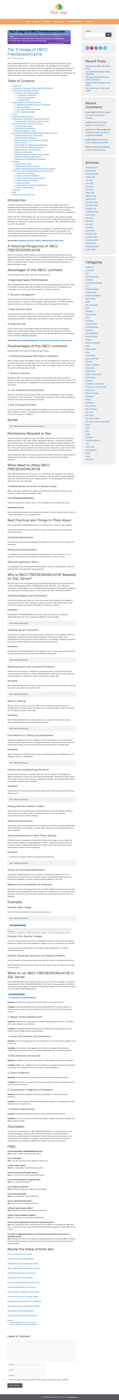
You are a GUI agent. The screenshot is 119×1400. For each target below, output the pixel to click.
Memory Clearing (21, 142)
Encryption (89, 321)
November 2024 (92, 205)
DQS (87, 317)
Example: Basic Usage (23, 164)
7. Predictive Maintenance (24, 187)
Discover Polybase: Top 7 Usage (20, 1254)
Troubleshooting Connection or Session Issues (32, 121)
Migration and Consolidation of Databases (30, 159)
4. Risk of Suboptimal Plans (25, 112)
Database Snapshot (93, 295)
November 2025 (92, 167)
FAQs (14, 192)
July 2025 (89, 180)
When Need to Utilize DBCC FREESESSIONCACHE (30, 119)
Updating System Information (26, 138)
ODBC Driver (90, 368)
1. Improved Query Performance (26, 93)
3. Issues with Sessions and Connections (30, 178)
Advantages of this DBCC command (25, 90)
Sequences (90, 403)
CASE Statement (92, 276)
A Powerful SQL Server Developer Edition (23, 1296)
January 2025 (91, 199)
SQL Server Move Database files (98, 421)
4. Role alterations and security (26, 180)
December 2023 (92, 237)
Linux (88, 352)
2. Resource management (26, 95)
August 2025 (90, 177)
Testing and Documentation (25, 128)
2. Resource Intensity (22, 107)
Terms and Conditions (74, 22)
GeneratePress (73, 1397)
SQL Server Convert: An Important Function (24, 1306)
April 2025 (89, 189)
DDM (87, 308)
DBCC (11, 1320)
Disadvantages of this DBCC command (26, 102)
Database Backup (92, 289)
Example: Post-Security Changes (27, 166)
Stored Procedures (93, 440)
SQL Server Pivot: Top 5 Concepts (20, 1278)
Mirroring (89, 362)
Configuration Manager (94, 283)
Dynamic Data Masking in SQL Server (21, 1287)
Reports (88, 399)
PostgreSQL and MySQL (95, 384)
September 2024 (92, 212)
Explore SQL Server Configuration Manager (98, 115)
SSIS (87, 431)
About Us (36, 22)
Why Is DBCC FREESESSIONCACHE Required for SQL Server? (35, 133)
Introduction (16, 86)
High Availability (92, 333)
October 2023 (91, 243)
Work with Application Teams (25, 131)
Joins (88, 346)
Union (88, 453)
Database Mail (91, 292)
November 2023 (92, 240)
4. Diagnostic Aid (23, 100)
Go (108, 35)
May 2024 (89, 224)
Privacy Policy (59, 22)
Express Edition (91, 324)
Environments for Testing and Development (31, 145)
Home (27, 22)
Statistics (89, 437)
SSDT (88, 428)
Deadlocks (89, 311)
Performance (90, 377)
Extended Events (92, 327)
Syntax (14, 114)
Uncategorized (91, 450)
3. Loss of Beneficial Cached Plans (28, 109)
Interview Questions (93, 343)
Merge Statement (92, 358)
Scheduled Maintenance (24, 126)
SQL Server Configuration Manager (21, 1311)
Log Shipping (90, 355)
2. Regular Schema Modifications (27, 176)
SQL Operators (91, 409)
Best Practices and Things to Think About (27, 124)
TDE (87, 444)
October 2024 (91, 208)
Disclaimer (46, 22)
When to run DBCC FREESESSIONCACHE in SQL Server (32, 171)
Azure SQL (90, 270)
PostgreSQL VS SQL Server (96, 387)
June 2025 (90, 183)
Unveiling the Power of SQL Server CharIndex (24, 1301)
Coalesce (89, 280)
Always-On (90, 267)
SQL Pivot (89, 412)
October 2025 (91, 171)
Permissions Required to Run (23, 116)
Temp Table (90, 447)
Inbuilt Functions (92, 336)
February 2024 (91, 234)
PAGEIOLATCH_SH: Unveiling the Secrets (23, 1263)
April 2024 (89, 227)
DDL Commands (92, 305)
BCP (87, 273)
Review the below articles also (23, 194)
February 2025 (91, 196)
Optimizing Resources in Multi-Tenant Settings (32, 154)
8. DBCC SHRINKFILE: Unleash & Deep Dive (23, 1324)
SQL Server (90, 415)
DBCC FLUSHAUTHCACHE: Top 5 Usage (23, 1322)
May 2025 (89, 186)
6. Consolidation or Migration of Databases (31, 185)
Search (88, 31)
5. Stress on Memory (22, 183)
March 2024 (90, 230)
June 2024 (90, 221)
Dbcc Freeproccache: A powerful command (24, 1268)
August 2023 (90, 249)
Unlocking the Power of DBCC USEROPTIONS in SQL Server (41, 240)
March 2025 (90, 193)
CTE (87, 286)
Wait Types (90, 459)
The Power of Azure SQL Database (21, 1259)
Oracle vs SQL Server (94, 374)
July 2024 (89, 218)
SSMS (88, 434)
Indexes (88, 339)
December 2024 (92, 202)
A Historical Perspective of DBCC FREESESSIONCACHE (32, 88)
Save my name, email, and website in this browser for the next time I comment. (39, 1380)
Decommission (91, 314)
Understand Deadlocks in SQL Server (21, 1273)
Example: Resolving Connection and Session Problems (35, 168)
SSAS (88, 425)
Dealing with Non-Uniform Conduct (28, 150)
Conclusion (16, 190)
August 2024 (90, 215)
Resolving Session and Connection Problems (31, 140)
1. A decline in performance (25, 173)
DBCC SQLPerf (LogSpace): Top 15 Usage (23, 1292)
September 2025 (92, 174)
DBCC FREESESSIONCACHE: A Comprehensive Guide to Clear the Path (45, 340)
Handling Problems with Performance (29, 135)
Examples (15, 161)
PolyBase (89, 380)
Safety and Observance (23, 152)
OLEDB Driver (91, 371)
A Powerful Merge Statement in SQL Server (24, 1282)
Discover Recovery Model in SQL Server (22, 1315)
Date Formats (91, 298)
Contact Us (90, 22)
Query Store (90, 390)
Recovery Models (92, 393)
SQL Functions (91, 406)
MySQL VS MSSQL (93, 365)
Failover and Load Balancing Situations (29, 147)
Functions (89, 330)
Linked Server (91, 349)
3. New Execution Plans (26, 98)
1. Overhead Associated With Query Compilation (32, 105)
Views (88, 456)
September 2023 (92, 246)
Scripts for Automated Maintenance (28, 157)
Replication (90, 396)
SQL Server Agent (92, 418)
